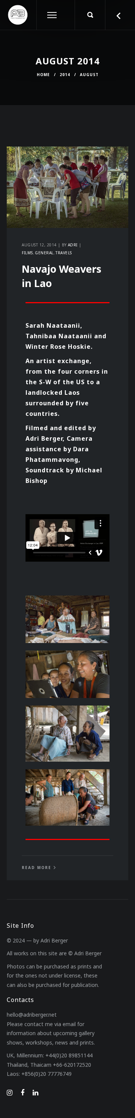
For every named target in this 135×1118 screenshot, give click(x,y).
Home (43, 74)
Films (27, 252)
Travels (64, 252)
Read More (36, 867)
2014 (65, 74)
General (44, 252)
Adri (73, 244)
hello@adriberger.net (32, 1014)
